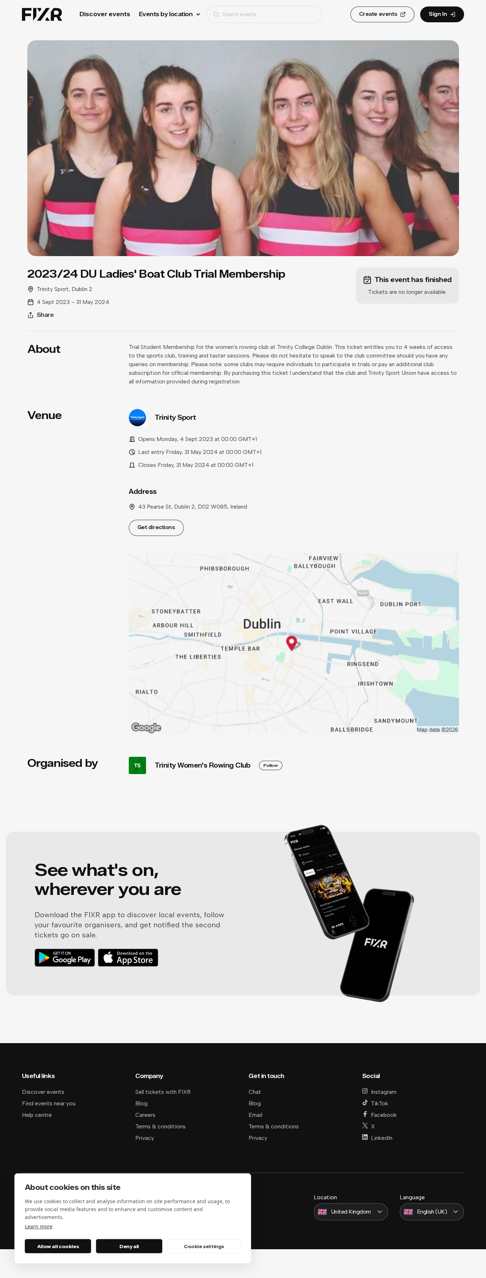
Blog (141, 1103)
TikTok (379, 1103)
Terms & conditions (160, 1126)
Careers (145, 1114)
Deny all (129, 1246)
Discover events (105, 14)
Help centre (37, 1114)
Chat (255, 1091)
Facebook (384, 1114)
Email (255, 1114)
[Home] (42, 15)
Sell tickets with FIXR (163, 1091)
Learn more (39, 1226)
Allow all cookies (58, 1246)
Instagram (383, 1091)
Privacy (144, 1137)
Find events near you (49, 1103)
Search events (239, 14)
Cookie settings (204, 1246)
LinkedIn (381, 1137)
